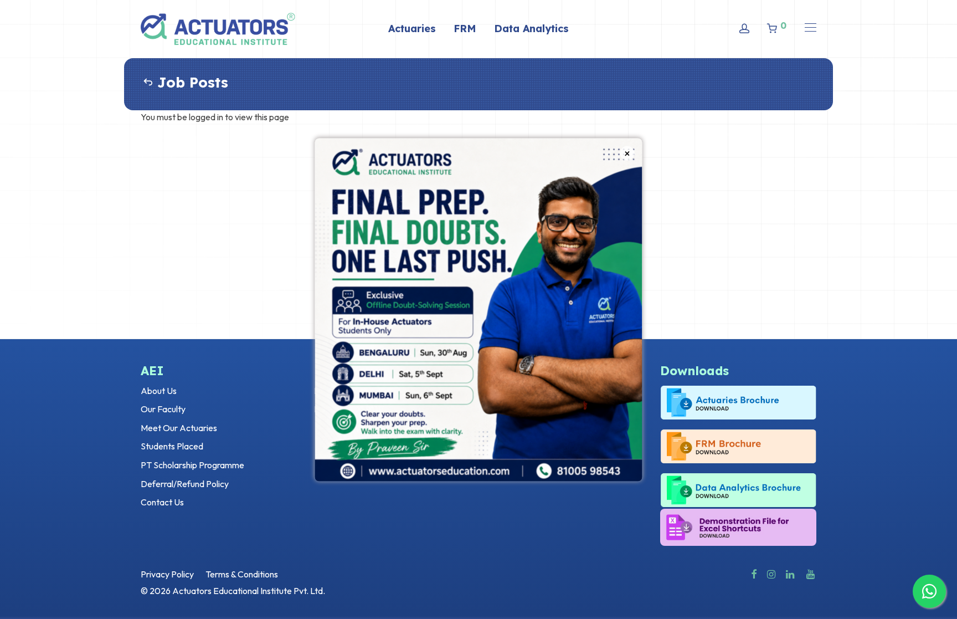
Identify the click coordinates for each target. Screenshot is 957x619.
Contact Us (162, 502)
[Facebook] (754, 573)
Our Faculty (163, 409)
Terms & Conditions (241, 574)
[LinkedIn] (791, 573)
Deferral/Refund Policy (185, 483)
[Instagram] (771, 573)
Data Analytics (531, 28)
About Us (159, 390)
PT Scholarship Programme (192, 464)
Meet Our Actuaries (179, 427)
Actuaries (412, 28)
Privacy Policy (167, 574)
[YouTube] (811, 573)
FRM (465, 28)
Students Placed (172, 446)
